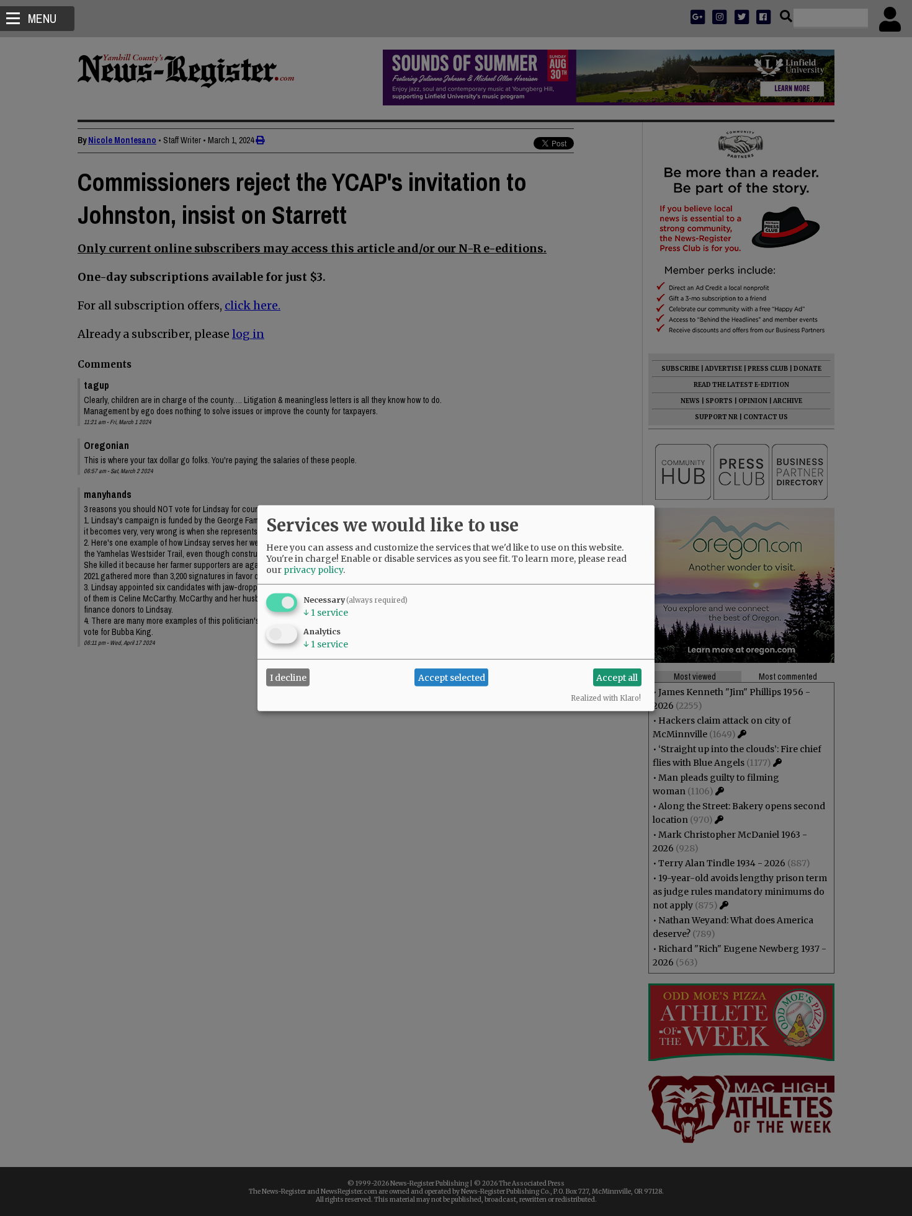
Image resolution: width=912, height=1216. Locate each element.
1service (325, 612)
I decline (288, 677)
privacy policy (313, 569)
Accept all (617, 677)
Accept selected (451, 677)
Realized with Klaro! (606, 698)
